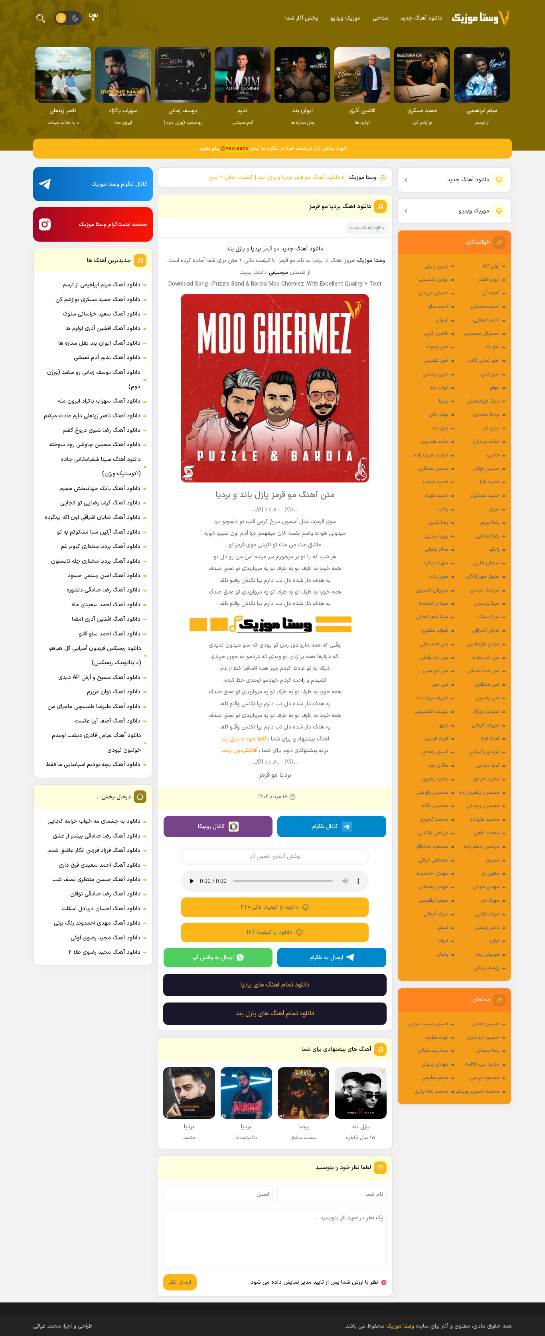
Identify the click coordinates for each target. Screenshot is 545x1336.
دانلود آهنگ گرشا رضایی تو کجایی (100, 503)
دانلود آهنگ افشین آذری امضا (106, 619)
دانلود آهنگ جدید (421, 18)
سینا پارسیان (487, 603)
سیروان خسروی (431, 590)
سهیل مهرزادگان (483, 577)
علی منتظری (487, 685)
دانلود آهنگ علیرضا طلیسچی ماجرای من (93, 707)
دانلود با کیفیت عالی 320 (270, 907)
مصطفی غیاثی (433, 860)
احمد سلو (438, 307)
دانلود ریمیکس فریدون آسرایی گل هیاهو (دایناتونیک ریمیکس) (95, 655)
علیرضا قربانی (486, 725)
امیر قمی (490, 374)
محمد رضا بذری (431, 1092)
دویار (494, 509)
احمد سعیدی (485, 307)
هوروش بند (488, 955)
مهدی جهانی (486, 887)
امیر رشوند (437, 347)
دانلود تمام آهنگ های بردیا (275, 985)
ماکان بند (438, 766)
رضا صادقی (488, 536)
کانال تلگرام (325, 826)
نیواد (443, 941)
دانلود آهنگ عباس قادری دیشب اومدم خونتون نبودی (96, 742)
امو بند (492, 347)
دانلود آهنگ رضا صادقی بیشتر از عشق (96, 836)
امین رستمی (435, 374)
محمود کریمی (485, 1078)
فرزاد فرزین (436, 738)
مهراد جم (490, 901)
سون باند (438, 577)
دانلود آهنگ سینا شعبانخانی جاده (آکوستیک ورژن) (101, 466)
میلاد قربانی (435, 914)
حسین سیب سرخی (428, 1024)
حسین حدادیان (483, 1038)
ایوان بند (439, 388)
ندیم (443, 928)
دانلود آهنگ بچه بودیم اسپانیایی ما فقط (93, 764)
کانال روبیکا (211, 826)
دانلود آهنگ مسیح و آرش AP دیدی (99, 677)
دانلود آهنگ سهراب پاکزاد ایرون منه (99, 401)
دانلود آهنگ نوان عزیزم (113, 692)
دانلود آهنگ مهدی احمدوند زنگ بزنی (97, 923)
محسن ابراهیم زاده (479, 793)
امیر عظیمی (436, 361)
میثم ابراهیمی (433, 901)
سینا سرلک (489, 617)
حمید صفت (435, 482)
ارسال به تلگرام (326, 957)
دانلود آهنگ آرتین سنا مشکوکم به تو (98, 532)
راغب (443, 509)
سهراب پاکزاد (435, 563)
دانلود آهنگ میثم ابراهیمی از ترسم (101, 285)
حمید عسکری (485, 496)
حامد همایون (434, 442)
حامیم (493, 455)
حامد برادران (486, 442)
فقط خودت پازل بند (244, 739)
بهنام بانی (438, 415)
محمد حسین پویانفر (477, 1092)
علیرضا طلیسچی (431, 712)
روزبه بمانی (436, 536)
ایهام (495, 388)
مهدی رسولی (434, 1064)
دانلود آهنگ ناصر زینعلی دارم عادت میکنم (92, 416)
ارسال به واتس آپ (213, 957)
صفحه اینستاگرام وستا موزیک (113, 224)
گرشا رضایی (488, 766)
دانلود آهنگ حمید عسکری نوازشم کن (97, 300)
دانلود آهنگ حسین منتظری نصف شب (96, 879)
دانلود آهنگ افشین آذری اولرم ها (102, 328)
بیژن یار (491, 428)
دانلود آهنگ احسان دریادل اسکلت (100, 909)
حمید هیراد (436, 496)
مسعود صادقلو (432, 847)
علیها (443, 725)
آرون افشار (489, 280)
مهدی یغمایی (433, 887)
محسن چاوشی (432, 793)
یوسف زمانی (487, 968)
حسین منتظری (433, 469)
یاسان (442, 955)
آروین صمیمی (433, 280)
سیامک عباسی (485, 590)
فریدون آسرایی (484, 752)
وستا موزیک (363, 177)
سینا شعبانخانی (432, 617)
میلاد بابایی (487, 914)
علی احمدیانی (433, 644)
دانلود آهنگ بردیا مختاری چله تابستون (95, 561)
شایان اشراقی (486, 631)
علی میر (440, 685)
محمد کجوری (433, 820)
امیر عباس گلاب (483, 361)
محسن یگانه (434, 806)
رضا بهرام (490, 523)
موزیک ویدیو (345, 18)
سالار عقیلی (436, 550)
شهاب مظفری (434, 631)
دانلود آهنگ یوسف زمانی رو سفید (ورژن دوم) (93, 379)
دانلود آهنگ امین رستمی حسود (103, 576)
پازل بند (440, 428)
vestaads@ (234, 149)
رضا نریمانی (487, 1051)
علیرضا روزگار (486, 712)
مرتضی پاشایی (433, 833)
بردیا (443, 401)
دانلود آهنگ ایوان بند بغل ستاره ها (99, 343)
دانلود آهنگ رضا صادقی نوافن (105, 894)
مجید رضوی (435, 779)
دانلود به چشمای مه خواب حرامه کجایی (93, 821)
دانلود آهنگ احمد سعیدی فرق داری (99, 865)
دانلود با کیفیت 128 (269, 932)
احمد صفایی (486, 320)
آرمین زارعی (436, 266)
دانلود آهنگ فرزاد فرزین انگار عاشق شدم (93, 850)
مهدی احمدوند (432, 873)
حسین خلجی (486, 1024)
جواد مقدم (437, 1038)
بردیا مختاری (486, 415)
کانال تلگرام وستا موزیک (119, 184)
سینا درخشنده (433, 603)
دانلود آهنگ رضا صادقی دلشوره (103, 590)
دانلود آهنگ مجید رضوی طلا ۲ (104, 952)
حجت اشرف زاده (430, 455)
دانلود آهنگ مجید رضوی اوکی (105, 938)
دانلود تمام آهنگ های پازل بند (275, 1013)
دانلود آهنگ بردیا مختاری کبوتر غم (100, 546)
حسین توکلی (486, 469)
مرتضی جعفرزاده (482, 847)
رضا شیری (438, 523)
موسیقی (278, 272)
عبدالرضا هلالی (433, 1051)
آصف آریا (491, 293)
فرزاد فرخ (490, 738)
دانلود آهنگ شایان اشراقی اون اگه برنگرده (92, 517)
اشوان (442, 320)
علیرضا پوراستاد (432, 698)
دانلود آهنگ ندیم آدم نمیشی (107, 357)
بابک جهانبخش (483, 401)
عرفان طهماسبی (483, 644)
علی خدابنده (486, 658)
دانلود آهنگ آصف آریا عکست (107, 721)
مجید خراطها (486, 779)
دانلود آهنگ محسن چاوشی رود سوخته (94, 445)
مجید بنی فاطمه (482, 1064)
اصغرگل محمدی (482, 334)
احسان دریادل (433, 293)
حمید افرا (490, 482)
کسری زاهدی (435, 752)
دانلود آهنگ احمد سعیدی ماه (105, 605)
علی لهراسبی (435, 671)
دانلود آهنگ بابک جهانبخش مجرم (99, 488)
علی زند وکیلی (434, 658)
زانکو (495, 550)
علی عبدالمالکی (484, 671)
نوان (495, 941)
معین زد (491, 873)
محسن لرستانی (483, 806)
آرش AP (491, 266)
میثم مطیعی (435, 1078)
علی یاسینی (488, 698)
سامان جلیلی (486, 563)
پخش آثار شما (301, 18)
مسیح (493, 860)
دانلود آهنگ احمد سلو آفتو (109, 634)
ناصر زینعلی (487, 928)
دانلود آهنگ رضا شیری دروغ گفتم (101, 430)
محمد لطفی (487, 833)
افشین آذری (436, 334)
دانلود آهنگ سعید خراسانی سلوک (101, 314)
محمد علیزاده (485, 820)
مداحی (380, 18)
